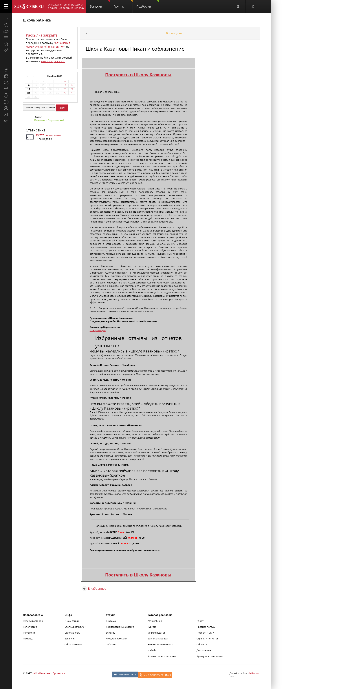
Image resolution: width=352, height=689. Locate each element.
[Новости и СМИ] (6, 76)
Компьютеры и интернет (162, 656)
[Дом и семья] (6, 44)
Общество (202, 644)
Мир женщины (156, 632)
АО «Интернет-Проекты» (49, 673)
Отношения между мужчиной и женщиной (48, 44)
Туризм (152, 626)
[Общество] (6, 82)
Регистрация (30, 626)
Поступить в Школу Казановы (138, 574)
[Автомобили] (6, 31)
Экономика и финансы (160, 644)
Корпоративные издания (120, 626)
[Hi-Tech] (6, 57)
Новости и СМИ (205, 632)
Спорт (200, 621)
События (111, 644)
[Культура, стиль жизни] (6, 70)
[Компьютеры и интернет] (6, 63)
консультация (98, 330)
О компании (72, 621)
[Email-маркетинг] (6, 121)
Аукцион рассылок (116, 638)
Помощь (28, 638)
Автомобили (155, 621)
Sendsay (110, 632)
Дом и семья (204, 650)
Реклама (111, 621)
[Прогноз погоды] (6, 89)
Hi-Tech (152, 650)
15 (28, 89)
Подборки (143, 6)
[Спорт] (6, 95)
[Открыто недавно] (6, 25)
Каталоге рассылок (53, 61)
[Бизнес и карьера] (6, 37)
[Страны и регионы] (6, 102)
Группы (119, 6)
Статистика (35, 130)
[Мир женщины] (6, 50)
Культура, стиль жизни (210, 656)
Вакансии (70, 638)
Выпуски (96, 6)
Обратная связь (73, 644)
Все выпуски (174, 33)
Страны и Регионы (207, 638)
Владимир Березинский (49, 120)
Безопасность (72, 632)
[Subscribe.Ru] (29, 6)
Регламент (29, 632)
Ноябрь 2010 (55, 76)
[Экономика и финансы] (6, 114)
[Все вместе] (6, 18)
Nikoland (254, 673)
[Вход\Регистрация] (238, 6)
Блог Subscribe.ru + (75, 626)
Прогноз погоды (206, 626)
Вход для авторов (33, 621)
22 (28, 93)
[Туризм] (6, 108)
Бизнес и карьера (158, 638)
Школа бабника (37, 20)
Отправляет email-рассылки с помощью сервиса (66, 6)
